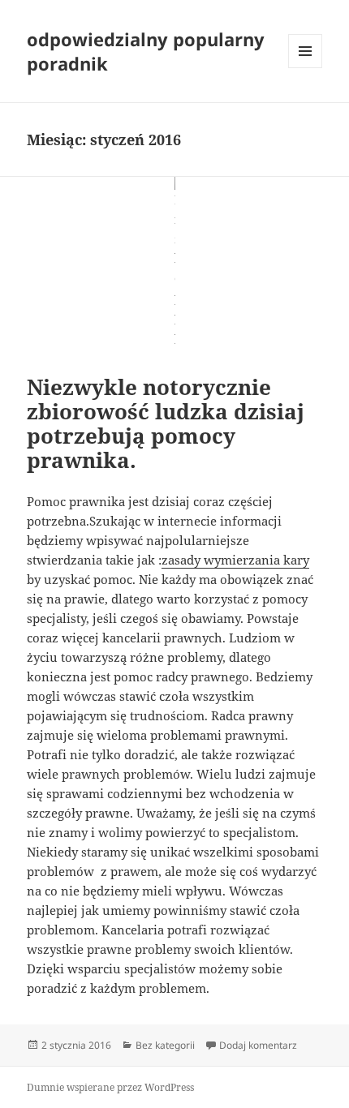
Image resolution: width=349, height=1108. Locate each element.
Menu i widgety (305, 67)
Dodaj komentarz (258, 1045)
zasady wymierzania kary (235, 560)
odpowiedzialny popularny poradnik (146, 51)
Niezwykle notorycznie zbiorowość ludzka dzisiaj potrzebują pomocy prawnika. (165, 423)
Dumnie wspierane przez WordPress (110, 1087)
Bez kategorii (165, 1045)
